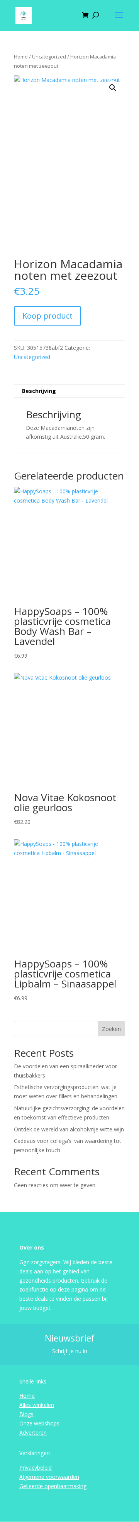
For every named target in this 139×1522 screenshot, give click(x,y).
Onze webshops (39, 1423)
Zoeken (111, 1028)
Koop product (47, 316)
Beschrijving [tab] (39, 390)
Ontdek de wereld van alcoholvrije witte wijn (69, 1129)
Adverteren (33, 1432)
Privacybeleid (35, 1467)
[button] (113, 88)
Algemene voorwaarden (49, 1476)
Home (21, 56)
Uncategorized (49, 56)
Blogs (26, 1414)
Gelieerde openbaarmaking (52, 1486)
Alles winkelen (36, 1404)
